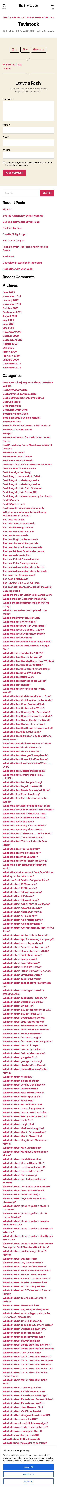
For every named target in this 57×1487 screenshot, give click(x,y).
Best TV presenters (14, 504)
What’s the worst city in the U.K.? (21, 1435)
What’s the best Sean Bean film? (21, 1305)
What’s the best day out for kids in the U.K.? (27, 1009)
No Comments (47, 31)
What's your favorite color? (18, 876)
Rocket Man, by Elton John (17, 269)
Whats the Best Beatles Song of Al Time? (26, 880)
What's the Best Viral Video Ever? (22, 852)
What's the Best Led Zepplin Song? (22, 782)
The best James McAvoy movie (20, 543)
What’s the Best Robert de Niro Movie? (24, 1266)
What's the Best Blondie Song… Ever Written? (28, 661)
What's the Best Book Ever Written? (23, 665)
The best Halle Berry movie (18, 531)
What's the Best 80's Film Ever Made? (24, 625)
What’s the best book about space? (22, 955)
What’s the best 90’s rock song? (21, 900)
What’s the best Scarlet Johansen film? (25, 1282)
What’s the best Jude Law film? (20, 1088)
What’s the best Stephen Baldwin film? (24, 1328)
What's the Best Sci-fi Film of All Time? (24, 813)
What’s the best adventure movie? (22, 908)
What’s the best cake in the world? (22, 978)
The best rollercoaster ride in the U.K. (24, 567)
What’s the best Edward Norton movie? (25, 1025)
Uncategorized (11, 590)
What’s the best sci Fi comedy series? (24, 1286)
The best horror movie (15, 535)
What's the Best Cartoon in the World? (24, 680)
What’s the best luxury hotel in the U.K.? (25, 1116)
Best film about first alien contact (21, 417)
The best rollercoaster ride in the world (25, 571)
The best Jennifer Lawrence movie (22, 547)
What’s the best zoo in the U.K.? (20, 1419)
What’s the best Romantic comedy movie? (27, 1270)
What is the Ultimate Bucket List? (21, 617)
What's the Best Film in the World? (22, 747)
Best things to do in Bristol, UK (19, 492)
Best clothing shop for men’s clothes (23, 397)
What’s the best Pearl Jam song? (21, 1194)
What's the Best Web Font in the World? (25, 860)
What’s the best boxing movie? (20, 959)
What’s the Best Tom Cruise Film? (22, 1352)
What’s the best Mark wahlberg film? (23, 1128)
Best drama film (12, 405)
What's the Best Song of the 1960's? (23, 829)
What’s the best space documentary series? (28, 1324)
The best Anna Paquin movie (19, 523)
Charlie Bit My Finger (14, 234)
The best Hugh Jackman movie (20, 539)
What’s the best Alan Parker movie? (23, 919)
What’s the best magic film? (18, 1124)
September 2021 (12, 312)
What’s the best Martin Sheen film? (22, 1136)
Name (6, 125)
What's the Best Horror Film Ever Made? (25, 759)
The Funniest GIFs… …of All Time (21, 583)
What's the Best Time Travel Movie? (23, 837)
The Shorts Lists (28, 5)
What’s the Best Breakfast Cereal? (22, 967)
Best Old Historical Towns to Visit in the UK (27, 425)
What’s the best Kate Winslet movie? (23, 1092)
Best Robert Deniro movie (17, 456)
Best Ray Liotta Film (14, 452)
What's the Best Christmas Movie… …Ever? (27, 696)
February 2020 (11, 355)
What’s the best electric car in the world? (26, 1029)
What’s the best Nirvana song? (20, 1175)
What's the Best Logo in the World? (22, 786)
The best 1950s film (14, 519)
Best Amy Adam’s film (15, 390)
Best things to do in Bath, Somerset (22, 488)
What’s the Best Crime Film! (18, 1005)
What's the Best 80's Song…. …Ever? (23, 629)
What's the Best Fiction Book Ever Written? (27, 743)
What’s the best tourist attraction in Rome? (27, 1364)
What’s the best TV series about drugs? (25, 1395)
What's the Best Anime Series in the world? (27, 641)
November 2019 (12, 367)
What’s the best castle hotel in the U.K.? (25, 997)
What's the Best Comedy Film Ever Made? (26, 712)
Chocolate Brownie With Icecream (22, 262)
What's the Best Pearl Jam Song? (21, 794)
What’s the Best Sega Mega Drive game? (26, 1309)
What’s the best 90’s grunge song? (22, 892)
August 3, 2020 (27, 31)
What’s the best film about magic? (22, 1037)
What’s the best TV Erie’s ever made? (24, 1391)
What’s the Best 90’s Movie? (19, 896)
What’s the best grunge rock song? (22, 1061)
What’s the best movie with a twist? (23, 1171)
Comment (8, 99)
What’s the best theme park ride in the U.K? (27, 1344)
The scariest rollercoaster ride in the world (27, 586)
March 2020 (10, 351)
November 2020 (12, 332)
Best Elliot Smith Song (15, 409)
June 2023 (9, 292)
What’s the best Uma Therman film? (23, 1407)
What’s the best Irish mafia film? (21, 1080)
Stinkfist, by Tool (12, 228)
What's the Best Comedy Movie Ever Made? (27, 716)
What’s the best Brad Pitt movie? (21, 963)
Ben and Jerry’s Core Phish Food (21, 221)
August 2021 (10, 316)
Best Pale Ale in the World (17, 429)
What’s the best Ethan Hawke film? (22, 1033)
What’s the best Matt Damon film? (22, 1147)
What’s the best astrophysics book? (23, 943)
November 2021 (12, 304)
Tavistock (8, 256)
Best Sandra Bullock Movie (18, 460)
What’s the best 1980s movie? (20, 888)
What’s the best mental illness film (22, 1159)
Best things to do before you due (21, 484)
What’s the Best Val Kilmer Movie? (22, 1411)
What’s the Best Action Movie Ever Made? (26, 904)
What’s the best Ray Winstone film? (23, 1262)
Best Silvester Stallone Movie (19, 468)
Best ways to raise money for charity (23, 508)
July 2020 (8, 347)
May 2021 (8, 328)
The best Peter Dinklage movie (20, 563)
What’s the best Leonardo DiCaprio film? (26, 1112)
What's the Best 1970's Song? (19, 621)
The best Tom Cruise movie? (19, 575)
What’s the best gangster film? (20, 1057)
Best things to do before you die (21, 480)
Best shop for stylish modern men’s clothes (27, 464)
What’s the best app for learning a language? (28, 939)
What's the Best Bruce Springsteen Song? (26, 669)
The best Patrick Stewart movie (21, 559)
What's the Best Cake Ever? (18, 676)
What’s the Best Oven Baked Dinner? (23, 1190)
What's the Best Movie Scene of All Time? (26, 790)
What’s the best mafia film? (18, 1120)
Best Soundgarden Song (16, 472)
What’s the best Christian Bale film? (23, 1001)
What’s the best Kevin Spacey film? (23, 1096)
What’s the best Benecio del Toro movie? (26, 947)
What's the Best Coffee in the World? (23, 708)
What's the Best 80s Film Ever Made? (24, 633)
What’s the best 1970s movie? (20, 884)
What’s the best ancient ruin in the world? (26, 935)
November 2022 (12, 296)
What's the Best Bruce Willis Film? (22, 673)
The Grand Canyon (13, 240)
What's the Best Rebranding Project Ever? (26, 805)
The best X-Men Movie (15, 579)
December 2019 (12, 363)
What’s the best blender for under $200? (26, 951)
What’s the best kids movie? (18, 1100)
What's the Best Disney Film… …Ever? (24, 724)
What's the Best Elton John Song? (22, 732)
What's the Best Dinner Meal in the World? (26, 720)
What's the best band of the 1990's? (23, 653)
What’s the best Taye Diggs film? (21, 1340)
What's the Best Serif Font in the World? (25, 817)
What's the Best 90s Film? (17, 637)
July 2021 (8, 320)
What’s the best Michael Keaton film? (23, 1163)
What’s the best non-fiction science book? (26, 1186)
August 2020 (10, 343)
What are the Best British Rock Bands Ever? (27, 594)
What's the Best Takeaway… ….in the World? (28, 833)
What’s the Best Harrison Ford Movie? (24, 1065)
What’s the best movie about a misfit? (24, 1167)
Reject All (28, 1481)
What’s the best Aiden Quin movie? (22, 911)
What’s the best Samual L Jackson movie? (26, 1278)
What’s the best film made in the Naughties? (27, 1041)
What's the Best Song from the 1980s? (24, 825)
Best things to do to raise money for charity (27, 496)
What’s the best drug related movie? (23, 1021)
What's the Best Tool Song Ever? (21, 848)
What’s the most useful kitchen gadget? (25, 1423)
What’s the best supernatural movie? (24, 1336)
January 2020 (11, 359)
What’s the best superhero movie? (22, 1332)
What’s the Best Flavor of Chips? (21, 1045)
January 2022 (11, 300)
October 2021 (10, 308)
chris (11, 31)
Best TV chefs (11, 500)
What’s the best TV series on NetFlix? (24, 1403)
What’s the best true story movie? (22, 1387)
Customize (28, 1474)
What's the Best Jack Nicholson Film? (24, 770)
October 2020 (11, 335)
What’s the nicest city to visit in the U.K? (25, 1427)
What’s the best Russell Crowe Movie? (24, 1274)
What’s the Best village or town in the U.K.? (28, 17)
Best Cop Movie (12, 401)
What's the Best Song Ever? (18, 821)
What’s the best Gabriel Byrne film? (23, 1049)
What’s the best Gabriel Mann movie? (24, 1053)
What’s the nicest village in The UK (22, 1431)
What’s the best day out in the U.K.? (22, 1013)
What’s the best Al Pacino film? (20, 915)
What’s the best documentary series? (24, 1017)
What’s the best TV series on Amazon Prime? (28, 1399)
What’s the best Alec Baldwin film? (22, 923)
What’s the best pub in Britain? (20, 1258)
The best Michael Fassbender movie (23, 551)
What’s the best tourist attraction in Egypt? (27, 1356)
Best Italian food (12, 421)
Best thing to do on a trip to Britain (22, 476)
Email (6, 137)
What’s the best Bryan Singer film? (22, 974)
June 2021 (9, 324)
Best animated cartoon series (19, 393)
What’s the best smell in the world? (22, 1320)
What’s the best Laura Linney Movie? (23, 1108)
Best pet (7, 433)
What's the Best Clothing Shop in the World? (28, 700)
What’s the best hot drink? (17, 1076)
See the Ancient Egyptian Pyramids (23, 215)
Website (6, 150)
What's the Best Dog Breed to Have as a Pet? (28, 728)
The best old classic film (16, 555)
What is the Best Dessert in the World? (24, 598)
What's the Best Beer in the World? (22, 657)
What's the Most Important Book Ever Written (28, 872)
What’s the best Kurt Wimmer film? (22, 1104)
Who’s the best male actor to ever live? (25, 1443)
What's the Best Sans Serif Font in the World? (28, 809)
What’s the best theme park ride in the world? (28, 1348)
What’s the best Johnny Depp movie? (24, 1084)
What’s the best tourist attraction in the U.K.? (28, 1368)
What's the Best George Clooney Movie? (26, 755)
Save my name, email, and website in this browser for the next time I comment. (28, 163)
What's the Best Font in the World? (22, 751)
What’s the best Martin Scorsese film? (24, 1132)
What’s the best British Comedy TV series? (27, 971)
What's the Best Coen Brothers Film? (23, 704)
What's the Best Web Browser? (20, 856)
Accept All (29, 1467)
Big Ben (7, 209)
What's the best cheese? (17, 684)
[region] (28, 1466)
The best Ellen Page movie (18, 527)
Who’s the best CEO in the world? (21, 1439)
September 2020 (12, 339)
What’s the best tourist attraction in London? (28, 1360)
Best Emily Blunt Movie (15, 413)
